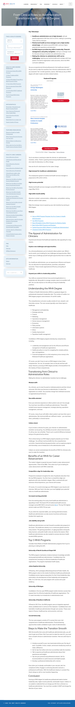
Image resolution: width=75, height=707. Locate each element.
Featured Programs (50, 78)
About (7, 261)
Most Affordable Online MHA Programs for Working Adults (49, 223)
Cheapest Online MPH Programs (41, 229)
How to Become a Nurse (12, 157)
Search (14, 58)
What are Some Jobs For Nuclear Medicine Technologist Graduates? (14, 221)
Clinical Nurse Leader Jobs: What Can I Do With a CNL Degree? (13, 175)
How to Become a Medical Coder (14, 168)
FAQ (7, 246)
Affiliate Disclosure (11, 251)
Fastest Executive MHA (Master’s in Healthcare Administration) (50, 227)
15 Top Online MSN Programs (13, 84)
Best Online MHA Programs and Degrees (44, 225)
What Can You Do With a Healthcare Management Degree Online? (14, 198)
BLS (56, 505)
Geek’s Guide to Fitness (12, 122)
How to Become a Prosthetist (13, 170)
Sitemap (8, 248)
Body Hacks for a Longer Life (13, 119)
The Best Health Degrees (9, 4)
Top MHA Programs (37, 221)
